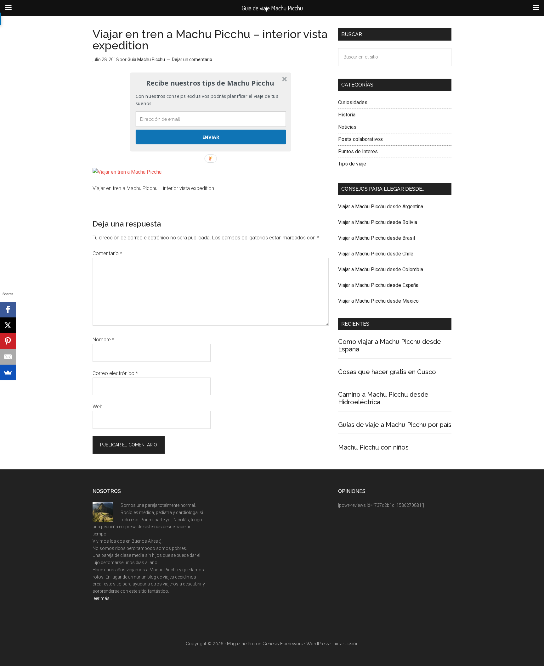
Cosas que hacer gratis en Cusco (387, 372)
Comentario (107, 253)
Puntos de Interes (358, 151)
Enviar (210, 137)
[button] (210, 83)
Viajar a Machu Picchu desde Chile (375, 254)
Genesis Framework (283, 643)
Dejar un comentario (192, 59)
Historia (346, 115)
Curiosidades (352, 102)
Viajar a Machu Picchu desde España (378, 285)
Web (98, 407)
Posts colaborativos (360, 139)
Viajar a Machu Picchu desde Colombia (380, 269)
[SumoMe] (8, 372)
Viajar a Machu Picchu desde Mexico (378, 301)
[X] (8, 325)
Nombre (103, 340)
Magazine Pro (241, 643)
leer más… (102, 598)
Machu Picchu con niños (373, 447)
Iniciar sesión (345, 643)
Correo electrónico (115, 373)
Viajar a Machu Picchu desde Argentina (380, 207)
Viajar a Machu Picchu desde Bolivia (377, 222)
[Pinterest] (8, 341)
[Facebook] (8, 309)
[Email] (8, 357)
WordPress (317, 643)
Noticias (347, 127)
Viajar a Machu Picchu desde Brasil (376, 238)
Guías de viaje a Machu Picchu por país (394, 424)
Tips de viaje (352, 164)
